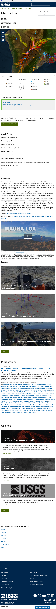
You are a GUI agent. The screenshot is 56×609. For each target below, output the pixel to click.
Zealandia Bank (16, 412)
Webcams (17, 106)
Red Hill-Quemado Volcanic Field (38, 405)
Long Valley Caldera (10, 399)
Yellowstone (8, 412)
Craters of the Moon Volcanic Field (40, 390)
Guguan (11, 395)
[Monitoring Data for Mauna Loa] (28, 491)
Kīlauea (40, 397)
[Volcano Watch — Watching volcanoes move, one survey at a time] (28, 334)
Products (3, 541)
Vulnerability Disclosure (7, 581)
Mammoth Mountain (22, 399)
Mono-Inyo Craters (42, 401)
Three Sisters (29, 408)
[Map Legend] (3, 40)
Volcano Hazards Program (10, 384)
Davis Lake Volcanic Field (14, 392)
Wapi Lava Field (27, 410)
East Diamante (19, 393)
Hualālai (37, 395)
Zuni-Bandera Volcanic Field (28, 412)
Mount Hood (25, 403)
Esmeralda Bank (27, 393)
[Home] (5, 5)
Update (4, 106)
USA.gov (31, 578)
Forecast (3, 535)
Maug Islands (51, 399)
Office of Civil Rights (6, 588)
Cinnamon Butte (44, 388)
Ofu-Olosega (20, 405)
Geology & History (35, 106)
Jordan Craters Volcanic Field (12, 397)
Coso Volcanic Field (17, 390)
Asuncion (9, 386)
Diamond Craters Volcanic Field (44, 392)
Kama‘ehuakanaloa (26, 397)
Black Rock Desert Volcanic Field (43, 386)
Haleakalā (16, 395)
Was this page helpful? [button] (42, 607)
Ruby (48, 405)
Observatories (5, 544)
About (3, 547)
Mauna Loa (6, 102)
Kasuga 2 (34, 397)
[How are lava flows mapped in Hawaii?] (28, 436)
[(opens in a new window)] (35, 595)
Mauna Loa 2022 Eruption (10, 124)
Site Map (3, 575)
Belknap (15, 386)
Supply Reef (15, 408)
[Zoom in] (3, 32)
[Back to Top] (50, 603)
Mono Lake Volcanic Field (30, 401)
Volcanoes (27, 9)
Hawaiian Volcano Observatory (11, 9)
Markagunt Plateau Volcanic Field (37, 399)
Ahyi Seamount (40, 384)
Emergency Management (36, 584)
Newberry (13, 405)
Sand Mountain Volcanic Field (30, 406)
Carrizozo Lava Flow (16, 388)
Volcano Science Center (24, 384)
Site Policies (4, 572)
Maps (21, 106)
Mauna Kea (4, 401)
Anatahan (3, 386)
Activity (3, 538)
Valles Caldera (18, 410)
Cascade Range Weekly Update (30, 388)
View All (5, 351)
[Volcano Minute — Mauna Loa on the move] (28, 306)
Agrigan (33, 384)
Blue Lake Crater (5, 388)
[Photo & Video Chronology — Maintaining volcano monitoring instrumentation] (28, 278)
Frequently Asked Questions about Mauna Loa (20, 213)
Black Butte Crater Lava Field (26, 386)
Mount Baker (18, 403)
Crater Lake (27, 390)
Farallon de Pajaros (38, 393)
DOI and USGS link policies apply (38, 575)
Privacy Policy (33, 572)
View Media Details (20, 252)
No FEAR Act (4, 578)
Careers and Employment (36, 581)
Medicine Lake (18, 401)
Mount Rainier (42, 403)
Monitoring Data (10, 106)
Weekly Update (36, 410)
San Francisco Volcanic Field (13, 406)
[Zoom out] (3, 36)
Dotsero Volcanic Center (7, 393)
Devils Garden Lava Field (29, 392)
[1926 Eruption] (28, 464)
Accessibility (4, 569)
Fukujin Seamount (49, 393)
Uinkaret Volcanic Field (7, 410)
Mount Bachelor (10, 403)
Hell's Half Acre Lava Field (27, 395)
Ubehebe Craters (46, 408)
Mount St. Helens (5, 405)
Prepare (3, 532)
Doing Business (5, 584)
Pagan (26, 405)
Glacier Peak (4, 395)
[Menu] (53, 4)
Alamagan (48, 384)
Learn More (6, 453)
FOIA (30, 569)
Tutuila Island (37, 408)
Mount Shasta (50, 403)
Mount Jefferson (33, 403)
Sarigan (40, 406)
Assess (3, 529)
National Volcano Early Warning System (16, 168)
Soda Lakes (46, 406)
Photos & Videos (26, 106)
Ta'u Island (22, 408)
